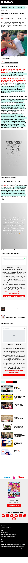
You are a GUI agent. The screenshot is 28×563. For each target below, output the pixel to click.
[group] (13, 7)
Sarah (4, 185)
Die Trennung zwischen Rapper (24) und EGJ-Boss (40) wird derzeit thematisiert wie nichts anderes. (13, 71)
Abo (2, 541)
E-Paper (3, 539)
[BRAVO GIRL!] (14, 477)
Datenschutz (4, 529)
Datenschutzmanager (6, 530)
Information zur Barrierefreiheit (8, 536)
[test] (20, 515)
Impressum (3, 525)
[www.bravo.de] (7, 2)
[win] (14, 519)
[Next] (26, 7)
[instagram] (3, 515)
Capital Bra (9, 381)
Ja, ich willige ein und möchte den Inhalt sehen (14, 296)
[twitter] (16, 515)
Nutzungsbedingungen (6, 527)
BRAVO (2, 10)
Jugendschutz (4, 532)
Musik (15, 381)
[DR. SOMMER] (7, 477)
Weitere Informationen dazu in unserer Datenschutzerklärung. (14, 292)
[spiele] (24, 515)
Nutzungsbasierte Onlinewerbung (8, 534)
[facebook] (11, 515)
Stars (6, 10)
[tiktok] (7, 515)
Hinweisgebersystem (6, 538)
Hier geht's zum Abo (14, 505)
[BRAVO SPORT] (21, 477)
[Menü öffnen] (26, 2)
